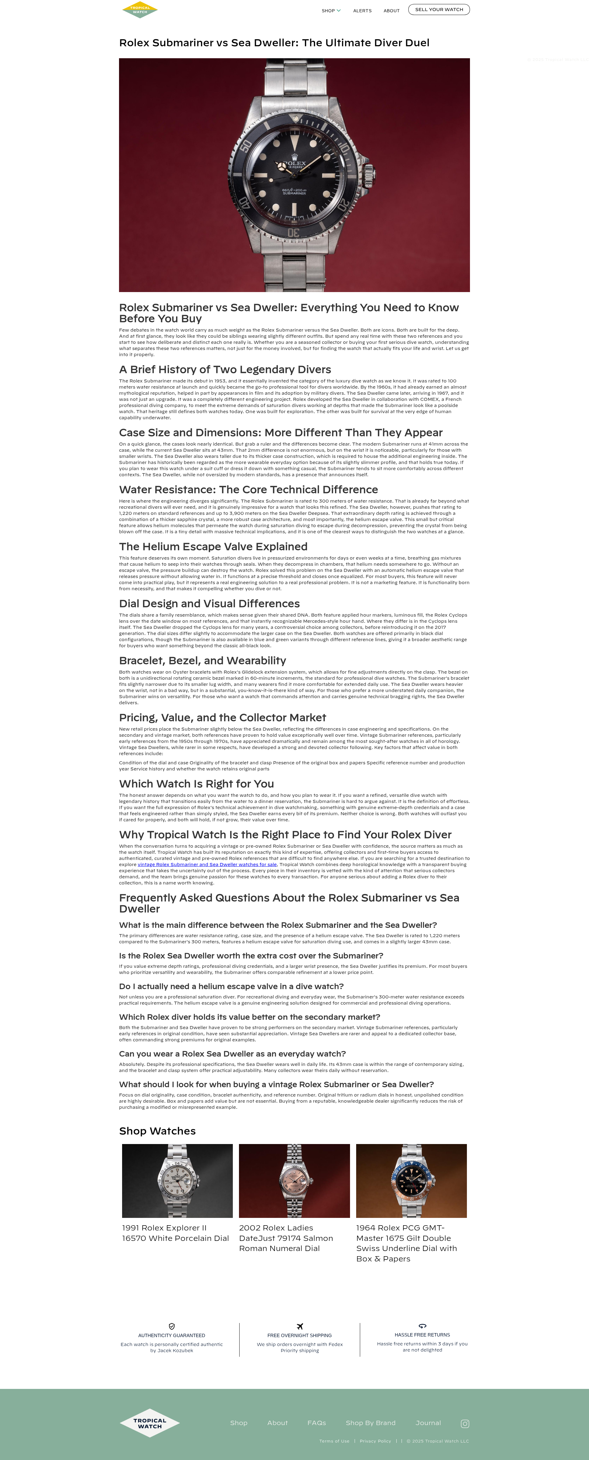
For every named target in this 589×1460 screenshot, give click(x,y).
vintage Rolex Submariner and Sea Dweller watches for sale (207, 864)
